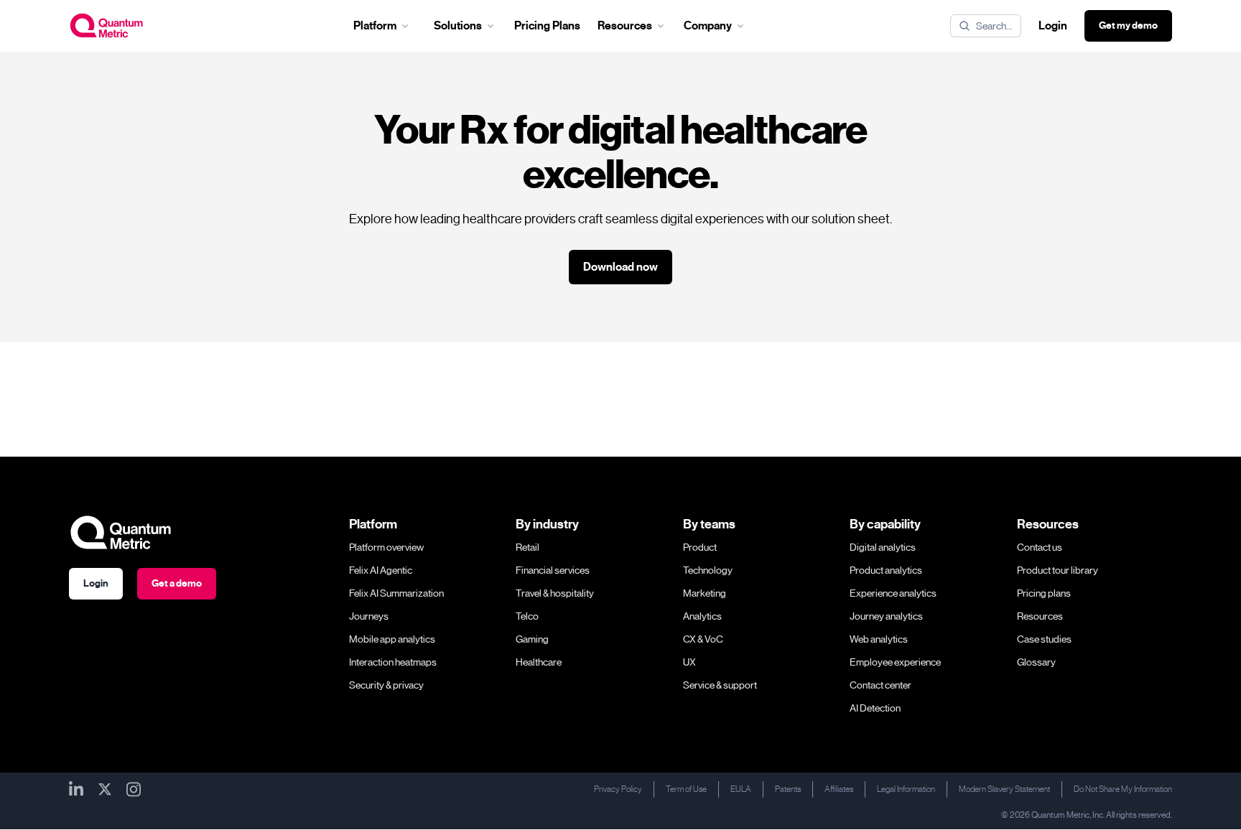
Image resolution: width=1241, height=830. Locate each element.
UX (689, 662)
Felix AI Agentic (380, 570)
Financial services (553, 570)
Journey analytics (886, 616)
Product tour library (1057, 570)
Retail (527, 547)
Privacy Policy (618, 789)
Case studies (1044, 639)
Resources (1040, 616)
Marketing (704, 593)
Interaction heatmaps (393, 662)
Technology (708, 570)
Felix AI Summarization (396, 593)
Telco (527, 616)
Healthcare (539, 662)
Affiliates (838, 789)
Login (1052, 26)
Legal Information (906, 789)
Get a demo (177, 583)
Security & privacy (386, 685)
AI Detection (875, 708)
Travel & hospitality (555, 593)
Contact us (1039, 547)
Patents (788, 789)
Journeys (369, 616)
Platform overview (386, 547)
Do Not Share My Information (1123, 789)
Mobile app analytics (392, 639)
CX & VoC (703, 639)
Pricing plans (1044, 593)
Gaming (532, 639)
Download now (620, 267)
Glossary (1036, 662)
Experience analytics (893, 593)
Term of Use (686, 789)
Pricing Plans (547, 26)
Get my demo (1128, 25)
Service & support (720, 685)
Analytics (702, 616)
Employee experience (895, 662)
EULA (740, 789)
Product (700, 547)
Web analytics (879, 639)
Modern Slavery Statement (1004, 789)
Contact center (880, 685)
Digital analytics (883, 547)
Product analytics (886, 570)
